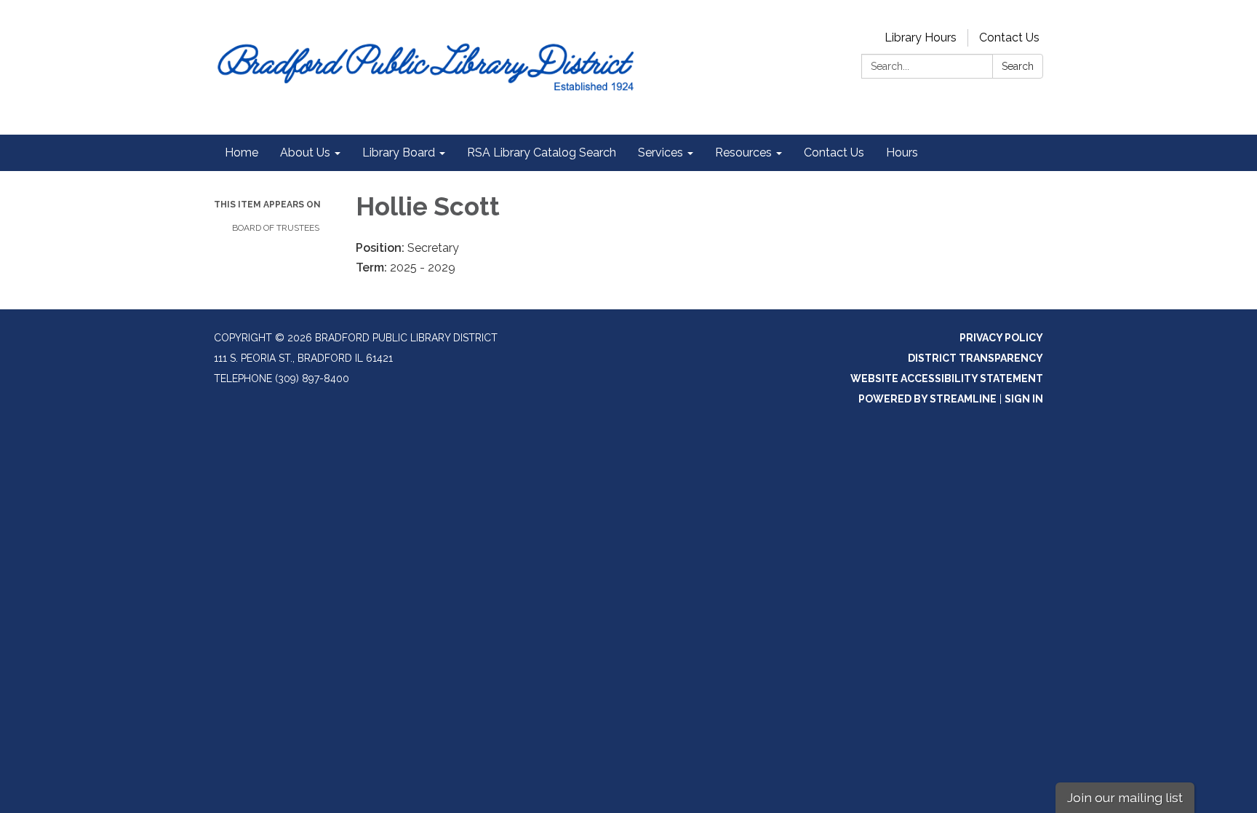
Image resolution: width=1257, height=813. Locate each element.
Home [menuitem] (241, 152)
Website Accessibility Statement (946, 378)
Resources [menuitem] (743, 152)
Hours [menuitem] (902, 152)
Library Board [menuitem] (398, 152)
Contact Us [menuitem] (834, 152)
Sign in (1024, 399)
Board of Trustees (275, 228)
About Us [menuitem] (305, 152)
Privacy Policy (1001, 338)
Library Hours (921, 37)
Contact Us (1009, 37)
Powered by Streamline (927, 399)
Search (1018, 66)
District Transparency (975, 358)
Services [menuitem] (660, 152)
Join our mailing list (1125, 797)
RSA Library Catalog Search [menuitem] (541, 152)
